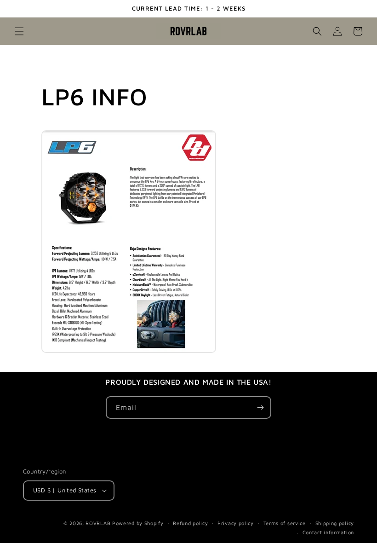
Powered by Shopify (138, 523)
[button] (19, 31)
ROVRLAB (98, 523)
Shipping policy (334, 523)
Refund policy (190, 523)
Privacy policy (235, 523)
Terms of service (284, 523)
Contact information (328, 532)
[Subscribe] (260, 407)
